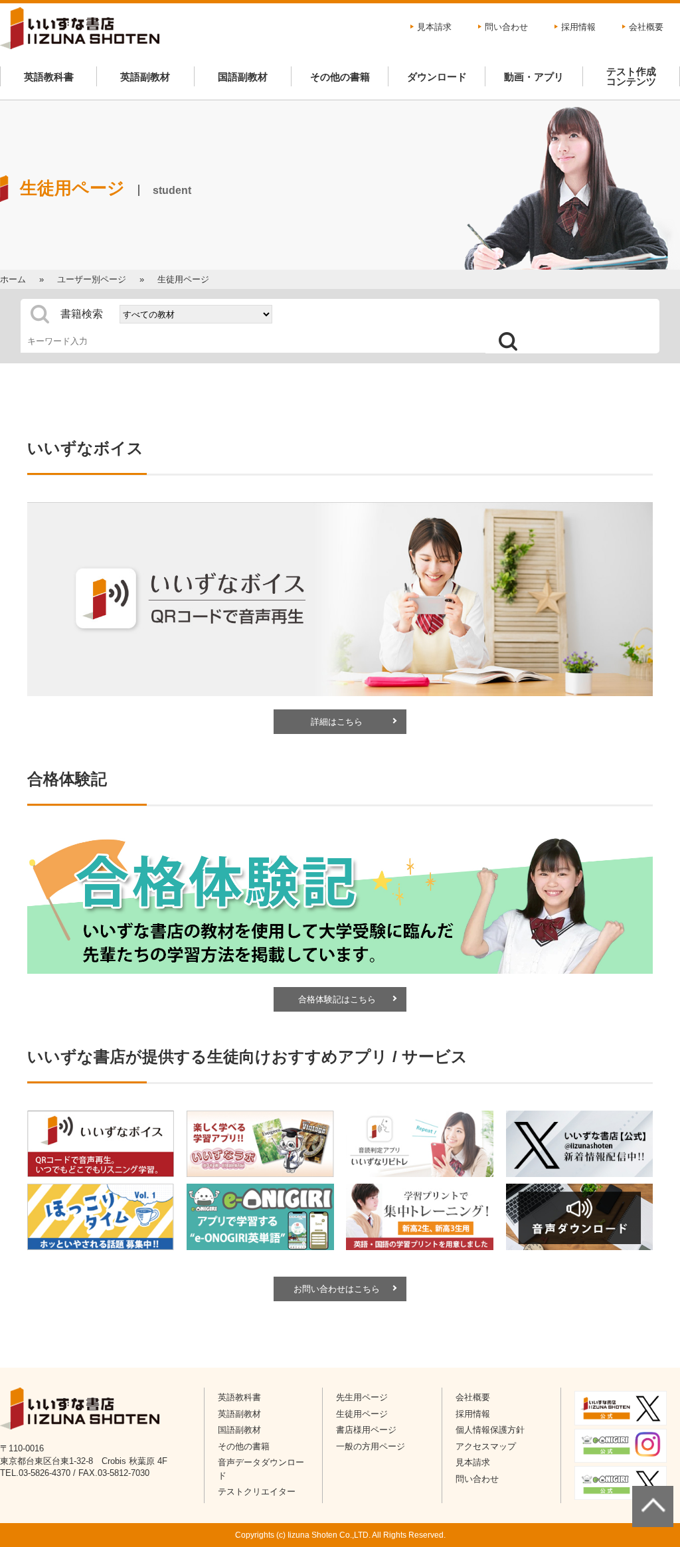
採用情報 (578, 27)
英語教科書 (49, 76)
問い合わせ (506, 27)
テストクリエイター (257, 1492)
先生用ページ (362, 1397)
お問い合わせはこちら (337, 1289)
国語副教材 (243, 76)
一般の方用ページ (370, 1446)
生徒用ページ (362, 1414)
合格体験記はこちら (337, 999)
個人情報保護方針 (490, 1430)
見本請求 (434, 27)
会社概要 (646, 27)
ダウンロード (437, 76)
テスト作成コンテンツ (631, 76)
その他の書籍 (340, 76)
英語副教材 (145, 76)
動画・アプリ (534, 76)
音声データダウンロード (261, 1469)
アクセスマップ (486, 1446)
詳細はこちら (337, 722)
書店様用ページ (366, 1430)
